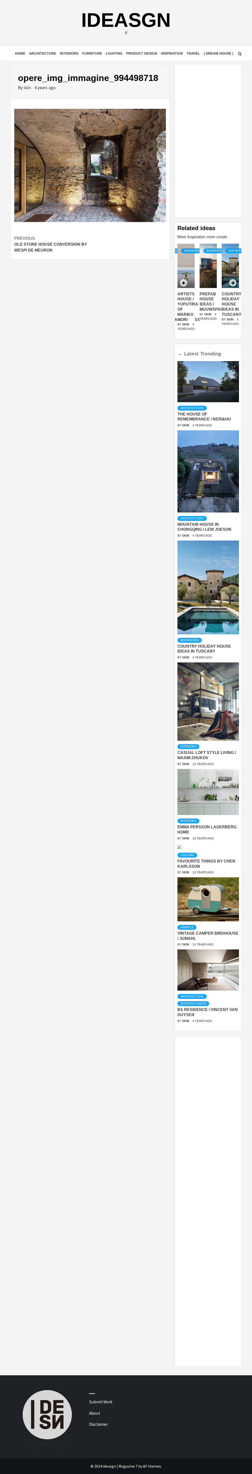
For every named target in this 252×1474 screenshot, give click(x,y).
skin (28, 87)
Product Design (141, 53)
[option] (208, 290)
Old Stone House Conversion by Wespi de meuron (50, 244)
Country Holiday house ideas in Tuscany (209, 304)
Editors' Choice (193, 1003)
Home (20, 53)
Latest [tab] (191, 353)
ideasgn (126, 20)
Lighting (114, 53)
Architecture (42, 53)
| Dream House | (218, 53)
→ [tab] (179, 353)
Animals (186, 927)
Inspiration (172, 53)
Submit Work (100, 1402)
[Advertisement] (208, 141)
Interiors (69, 53)
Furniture (92, 53)
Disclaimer (98, 1424)
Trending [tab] (210, 353)
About (94, 1413)
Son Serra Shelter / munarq (231, 304)
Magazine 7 (128, 1466)
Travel (193, 53)
